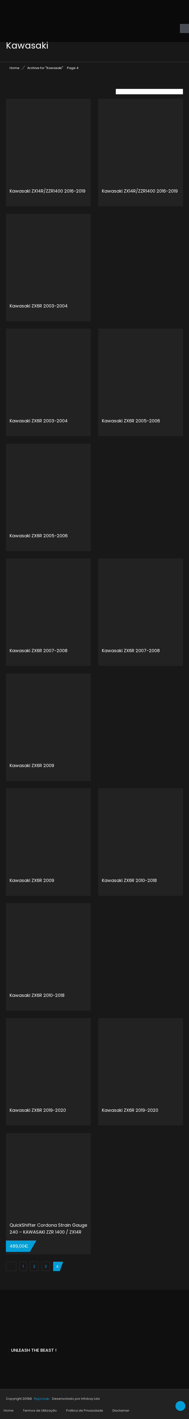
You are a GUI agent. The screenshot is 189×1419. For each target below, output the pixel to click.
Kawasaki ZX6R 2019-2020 (38, 1110)
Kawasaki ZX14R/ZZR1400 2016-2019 (47, 191)
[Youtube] (18, 1363)
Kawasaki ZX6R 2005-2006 (131, 421)
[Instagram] (29, 1363)
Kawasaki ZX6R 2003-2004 (39, 306)
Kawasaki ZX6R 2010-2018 (129, 880)
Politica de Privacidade (84, 1410)
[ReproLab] (43, 20)
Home (14, 68)
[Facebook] (7, 1363)
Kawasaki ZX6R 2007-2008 (38, 650)
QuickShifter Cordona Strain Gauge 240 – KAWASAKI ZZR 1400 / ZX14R (48, 1228)
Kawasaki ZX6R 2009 (32, 765)
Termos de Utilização (40, 1410)
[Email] (40, 1363)
